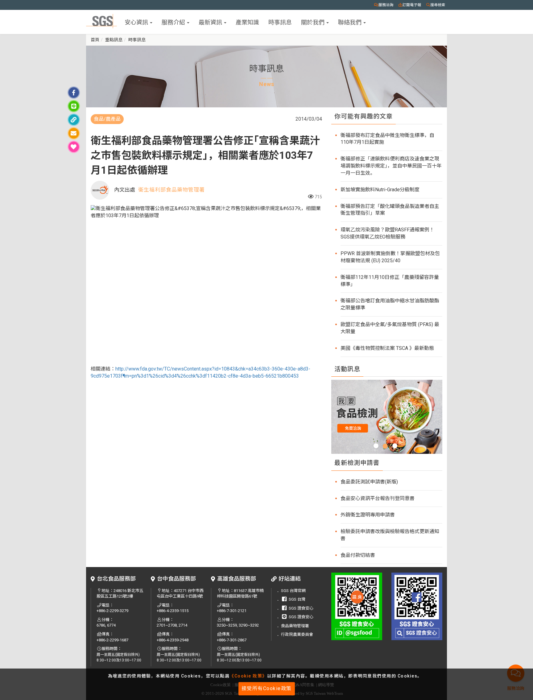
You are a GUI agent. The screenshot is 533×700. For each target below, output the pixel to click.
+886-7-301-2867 (231, 640)
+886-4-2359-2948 (172, 640)
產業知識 (247, 22)
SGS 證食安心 (301, 608)
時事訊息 (280, 22)
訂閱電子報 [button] (412, 5)
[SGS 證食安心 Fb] (416, 606)
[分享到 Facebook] (74, 92)
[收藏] (74, 147)
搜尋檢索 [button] (437, 5)
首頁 (95, 39)
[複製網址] (74, 120)
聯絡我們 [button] (350, 22)
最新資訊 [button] (211, 22)
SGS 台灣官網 (293, 590)
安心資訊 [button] (137, 22)
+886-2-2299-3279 (112, 610)
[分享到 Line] (74, 106)
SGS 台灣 (297, 599)
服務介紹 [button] (174, 22)
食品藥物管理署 (295, 625)
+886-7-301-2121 (231, 610)
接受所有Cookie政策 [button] (267, 688)
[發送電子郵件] (74, 133)
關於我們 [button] (313, 22)
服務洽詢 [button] (385, 5)
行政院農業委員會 (297, 634)
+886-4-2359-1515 (172, 610)
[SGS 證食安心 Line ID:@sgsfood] (356, 606)
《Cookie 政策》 (248, 675)
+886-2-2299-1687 (112, 640)
